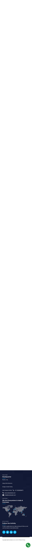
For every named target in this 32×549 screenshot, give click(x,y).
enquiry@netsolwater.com (12, 465)
